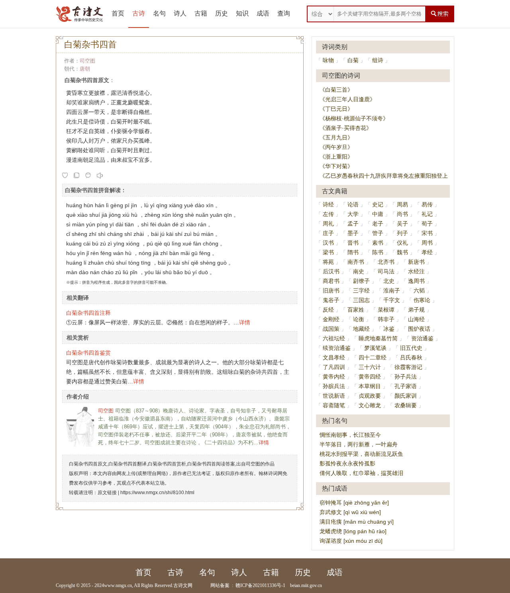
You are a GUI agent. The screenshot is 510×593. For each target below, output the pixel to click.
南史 (358, 271)
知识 (242, 13)
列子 (402, 233)
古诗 (138, 13)
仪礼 (402, 243)
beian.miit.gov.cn (306, 585)
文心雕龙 (370, 405)
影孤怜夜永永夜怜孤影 (347, 463)
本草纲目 (370, 386)
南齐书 (355, 262)
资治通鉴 (422, 338)
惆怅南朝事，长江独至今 (350, 435)
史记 (377, 204)
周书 (427, 243)
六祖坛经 (334, 338)
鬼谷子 (331, 300)
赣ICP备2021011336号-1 (260, 585)
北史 (388, 281)
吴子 (402, 223)
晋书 (353, 243)
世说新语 (334, 396)
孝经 (427, 252)
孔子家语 (405, 386)
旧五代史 (411, 348)
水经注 (416, 271)
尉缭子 (361, 281)
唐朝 (85, 69)
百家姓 (355, 309)
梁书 (328, 252)
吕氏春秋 (411, 357)
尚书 (402, 214)
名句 (159, 13)
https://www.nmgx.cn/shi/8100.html (157, 492)
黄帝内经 (334, 376)
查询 (283, 13)
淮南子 (391, 290)
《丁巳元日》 (336, 109)
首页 (118, 13)
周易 (402, 204)
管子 (377, 233)
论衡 (358, 319)
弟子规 (416, 309)
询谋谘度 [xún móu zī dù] (351, 541)
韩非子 (386, 319)
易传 (427, 204)
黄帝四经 (370, 376)
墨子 (353, 233)
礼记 (427, 214)
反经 (328, 309)
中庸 (377, 214)
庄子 (328, 233)
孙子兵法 (405, 376)
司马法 (386, 271)
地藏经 (361, 329)
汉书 (328, 243)
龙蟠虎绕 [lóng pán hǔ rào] (353, 531)
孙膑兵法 (334, 386)
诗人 (180, 13)
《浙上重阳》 (336, 156)
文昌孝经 (334, 357)
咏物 (328, 60)
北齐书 (386, 262)
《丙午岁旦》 (336, 147)
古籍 (200, 13)
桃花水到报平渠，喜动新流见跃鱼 (361, 454)
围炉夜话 (419, 329)
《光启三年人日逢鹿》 (347, 99)
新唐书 (416, 262)
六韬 (419, 290)
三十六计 (370, 367)
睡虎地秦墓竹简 (378, 338)
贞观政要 (370, 396)
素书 (377, 243)
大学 (353, 214)
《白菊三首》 (336, 89)
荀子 (427, 223)
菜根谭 (386, 309)
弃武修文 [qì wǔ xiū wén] (350, 512)
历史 (221, 13)
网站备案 (220, 585)
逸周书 (416, 281)
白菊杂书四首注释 (88, 313)
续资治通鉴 (337, 348)
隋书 (353, 252)
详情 (244, 322)
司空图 (87, 61)
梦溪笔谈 (375, 348)
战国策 (331, 329)
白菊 (353, 60)
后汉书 (331, 271)
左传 (328, 214)
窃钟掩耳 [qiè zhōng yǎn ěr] (354, 502)
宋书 (427, 233)
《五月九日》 (336, 137)
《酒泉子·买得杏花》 (346, 128)
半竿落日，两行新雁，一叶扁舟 (359, 444)
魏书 (402, 252)
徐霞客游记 (408, 367)
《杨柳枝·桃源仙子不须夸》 (354, 118)
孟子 (353, 223)
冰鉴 (388, 329)
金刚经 (331, 319)
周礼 (328, 223)
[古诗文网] (80, 14)
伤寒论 (422, 300)
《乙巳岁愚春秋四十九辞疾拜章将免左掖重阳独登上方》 (389, 176)
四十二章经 (372, 357)
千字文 (391, 300)
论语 (353, 204)
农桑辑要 (405, 405)
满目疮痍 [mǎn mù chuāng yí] (357, 521)
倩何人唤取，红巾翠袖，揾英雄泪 (361, 473)
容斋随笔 (334, 405)
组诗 (377, 60)
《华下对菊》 (336, 166)
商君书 (331, 281)
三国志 (361, 300)
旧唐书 (331, 290)
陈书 (377, 252)
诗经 (328, 204)
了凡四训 (334, 367)
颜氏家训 (405, 396)
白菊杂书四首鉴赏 (88, 353)
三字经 (361, 290)
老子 (377, 223)
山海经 (416, 319)
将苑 (328, 262)
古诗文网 (182, 585)
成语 (263, 13)
